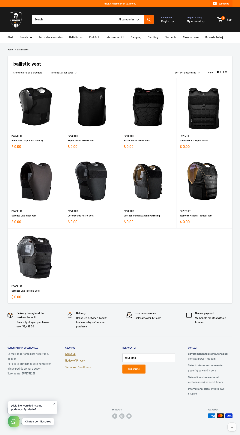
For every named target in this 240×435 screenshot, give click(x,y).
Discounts (170, 37)
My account (194, 21)
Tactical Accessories (51, 37)
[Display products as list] (225, 72)
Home (10, 49)
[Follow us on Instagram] (121, 416)
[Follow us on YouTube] (129, 416)
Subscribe (134, 369)
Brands (24, 37)
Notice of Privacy (75, 360)
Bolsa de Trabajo (214, 37)
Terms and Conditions (78, 367)
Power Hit (16, 136)
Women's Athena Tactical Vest (196, 215)
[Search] (149, 19)
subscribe (224, 3)
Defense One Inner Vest (23, 215)
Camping (136, 37)
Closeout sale (191, 37)
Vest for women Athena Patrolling (142, 215)
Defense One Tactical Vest (25, 290)
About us (70, 353)
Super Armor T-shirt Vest (81, 140)
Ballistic (73, 37)
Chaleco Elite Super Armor (194, 140)
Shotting (153, 37)
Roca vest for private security (27, 140)
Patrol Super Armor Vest (137, 140)
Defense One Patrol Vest (81, 215)
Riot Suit (94, 37)
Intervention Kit (115, 37)
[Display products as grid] (218, 72)
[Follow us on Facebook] (114, 416)
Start (10, 37)
